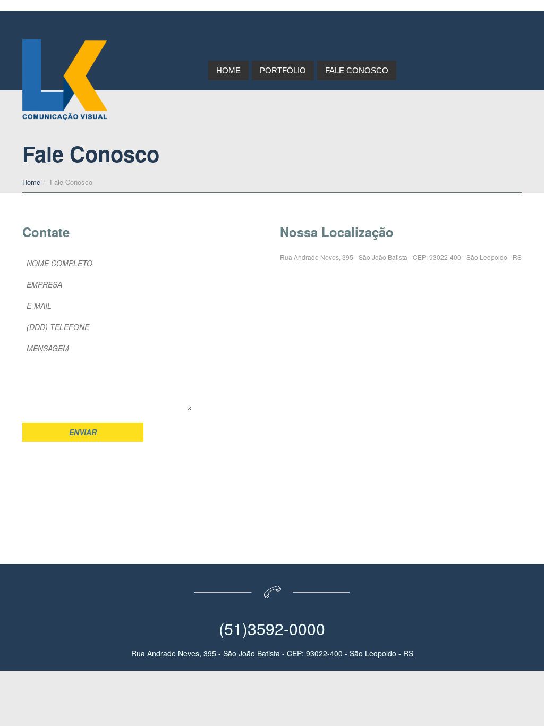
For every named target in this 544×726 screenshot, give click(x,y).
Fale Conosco (356, 70)
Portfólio (283, 70)
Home (228, 70)
